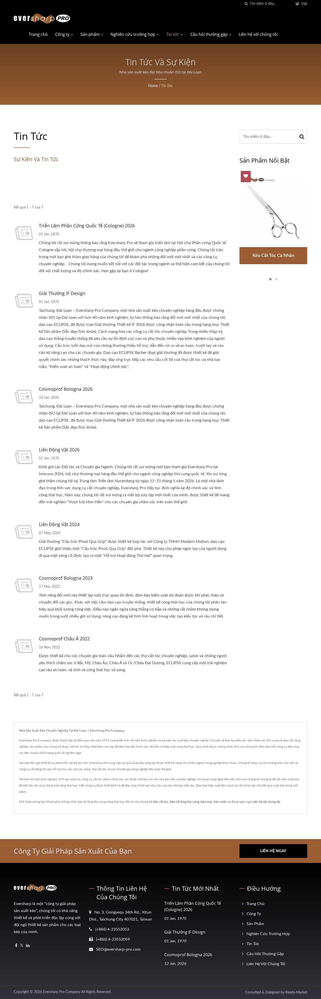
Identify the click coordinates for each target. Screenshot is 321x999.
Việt (304, 4)
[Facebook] (16, 946)
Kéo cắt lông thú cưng (184, 801)
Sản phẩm (91, 34)
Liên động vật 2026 (59, 450)
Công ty (62, 34)
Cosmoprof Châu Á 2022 (64, 639)
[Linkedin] (28, 946)
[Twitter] (22, 946)
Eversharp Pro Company (61, 992)
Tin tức (173, 34)
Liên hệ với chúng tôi (258, 34)
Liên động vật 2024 (59, 524)
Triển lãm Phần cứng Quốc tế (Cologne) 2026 (87, 226)
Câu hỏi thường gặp (209, 34)
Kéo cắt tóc (160, 801)
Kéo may (206, 801)
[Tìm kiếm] (246, 4)
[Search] (302, 136)
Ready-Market (296, 992)
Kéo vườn (220, 801)
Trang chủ (38, 34)
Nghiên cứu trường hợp (133, 34)
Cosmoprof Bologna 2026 (66, 389)
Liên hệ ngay (273, 851)
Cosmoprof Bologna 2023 (66, 578)
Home (153, 86)
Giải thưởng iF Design (62, 293)
